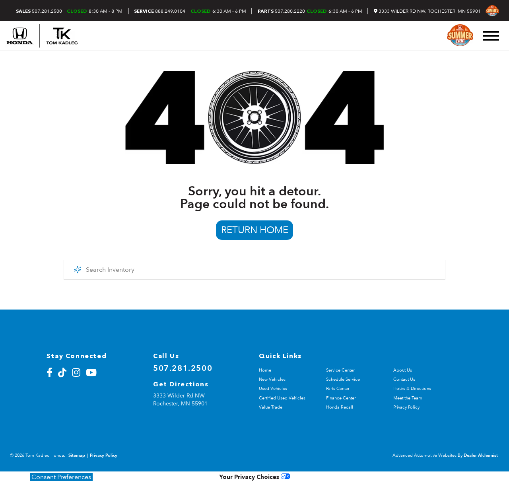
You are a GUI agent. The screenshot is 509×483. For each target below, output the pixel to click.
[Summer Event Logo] (492, 10)
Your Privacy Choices (250, 478)
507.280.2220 (281, 11)
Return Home (254, 230)
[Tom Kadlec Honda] (42, 36)
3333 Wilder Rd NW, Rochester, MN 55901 (429, 11)
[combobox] (254, 270)
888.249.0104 (159, 11)
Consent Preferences (61, 477)
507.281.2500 (39, 11)
